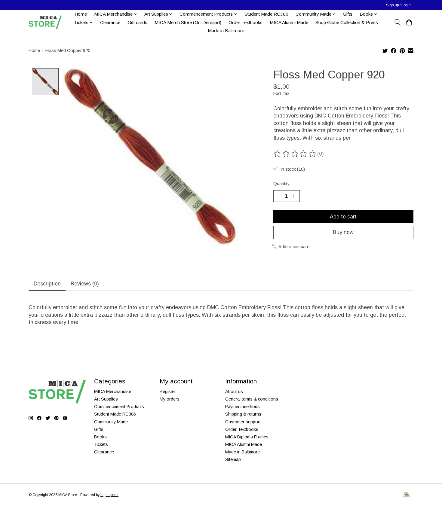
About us (234, 391)
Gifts (347, 14)
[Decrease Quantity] (280, 196)
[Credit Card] (406, 495)
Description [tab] (47, 284)
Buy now (343, 232)
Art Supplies (106, 399)
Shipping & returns (243, 414)
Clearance (110, 22)
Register (168, 391)
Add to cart (343, 217)
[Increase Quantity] (293, 196)
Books (100, 436)
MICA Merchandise (112, 391)
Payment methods (242, 406)
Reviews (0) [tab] (85, 284)
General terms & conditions (251, 399)
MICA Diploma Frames (247, 436)
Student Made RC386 (266, 14)
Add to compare (293, 246)
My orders (170, 399)
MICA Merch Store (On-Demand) (188, 22)
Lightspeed (109, 495)
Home (81, 14)
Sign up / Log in (399, 5)
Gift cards (137, 22)
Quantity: (282, 183)
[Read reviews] (295, 154)
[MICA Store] (45, 22)
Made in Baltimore (226, 30)
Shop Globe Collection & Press (346, 22)
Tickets (101, 444)
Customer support (243, 421)
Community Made (111, 421)
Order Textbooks (245, 22)
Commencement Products (119, 406)
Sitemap (233, 459)
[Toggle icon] (397, 22)
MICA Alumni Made (289, 22)
